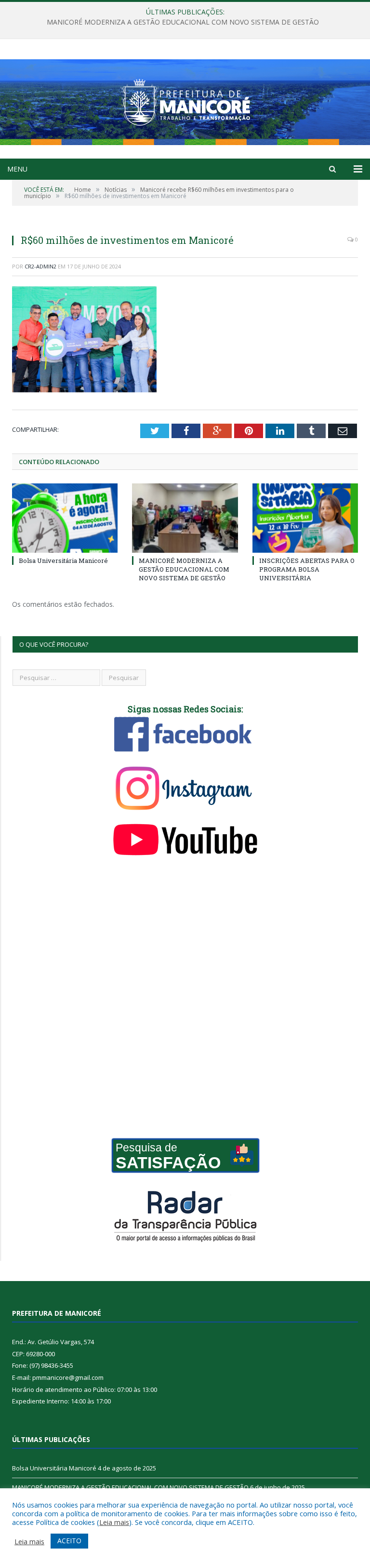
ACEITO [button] (69, 1540)
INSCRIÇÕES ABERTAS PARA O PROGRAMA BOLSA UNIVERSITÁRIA (307, 569)
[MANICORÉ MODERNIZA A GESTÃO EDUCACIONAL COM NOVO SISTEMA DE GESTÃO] (185, 517)
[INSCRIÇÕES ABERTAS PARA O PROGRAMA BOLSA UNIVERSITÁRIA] (305, 517)
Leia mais (114, 1522)
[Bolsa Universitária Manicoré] (65, 517)
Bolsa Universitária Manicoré (63, 560)
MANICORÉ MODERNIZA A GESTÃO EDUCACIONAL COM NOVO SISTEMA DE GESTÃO (183, 22)
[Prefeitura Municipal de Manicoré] (185, 100)
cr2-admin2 (40, 266)
